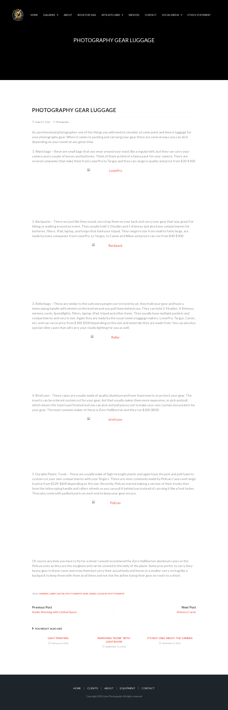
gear (85, 593)
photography (116, 593)
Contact (148, 688)
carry (52, 593)
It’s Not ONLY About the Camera (170, 638)
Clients (92, 688)
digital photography (69, 593)
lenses (92, 593)
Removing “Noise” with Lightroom (114, 640)
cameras (43, 593)
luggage (102, 593)
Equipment (127, 688)
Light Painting (58, 638)
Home (77, 688)
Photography (62, 122)
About (109, 688)
